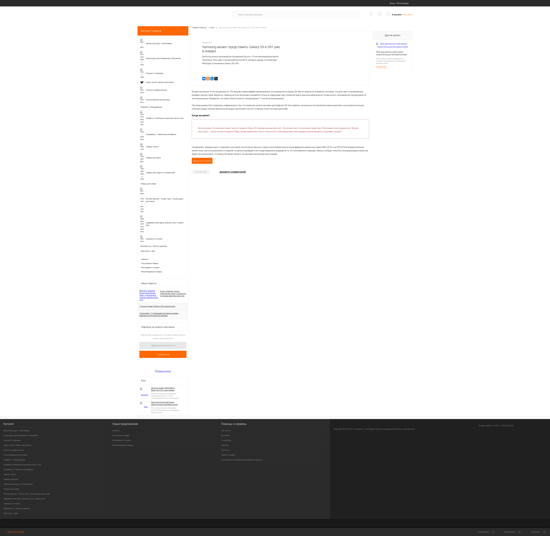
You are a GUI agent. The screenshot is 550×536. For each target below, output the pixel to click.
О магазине (226, 440)
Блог (143, 380)
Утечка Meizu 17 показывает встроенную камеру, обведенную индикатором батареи (159, 314)
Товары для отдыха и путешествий (18, 484)
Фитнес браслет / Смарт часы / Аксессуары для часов (26, 494)
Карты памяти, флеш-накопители (17, 445)
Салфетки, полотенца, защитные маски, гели (22, 465)
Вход (392, 3)
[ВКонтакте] (204, 78)
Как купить (225, 430)
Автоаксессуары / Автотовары (16, 430)
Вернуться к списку (202, 161)
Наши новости (148, 283)
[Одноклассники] (208, 78)
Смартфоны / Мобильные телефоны (18, 469)
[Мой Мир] (212, 78)
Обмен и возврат (228, 455)
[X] (216, 78)
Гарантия (225, 445)
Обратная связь (15, 532)
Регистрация (403, 3)
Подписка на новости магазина (158, 327)
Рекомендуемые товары (151, 272)
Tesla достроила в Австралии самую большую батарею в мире (164, 403)
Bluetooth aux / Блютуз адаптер (16, 508)
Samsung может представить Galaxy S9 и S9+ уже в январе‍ (163, 389)
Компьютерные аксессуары (15, 455)
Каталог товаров (151, 30)
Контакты (225, 450)
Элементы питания (11, 503)
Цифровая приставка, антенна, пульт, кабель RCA (24, 499)
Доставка (225, 435)
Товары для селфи (11, 489)
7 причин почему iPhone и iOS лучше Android (157, 306)
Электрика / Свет (10, 513)
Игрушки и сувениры (12, 440)
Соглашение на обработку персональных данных (242, 460)
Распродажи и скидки (150, 267)
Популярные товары (149, 263)
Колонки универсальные (13, 450)
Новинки (144, 259)
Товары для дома (10, 479)
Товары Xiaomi (9, 474)
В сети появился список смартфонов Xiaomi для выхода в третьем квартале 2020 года (173, 293)
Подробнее (381, 67)
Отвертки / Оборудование (14, 460)
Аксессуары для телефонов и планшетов (20, 435)
